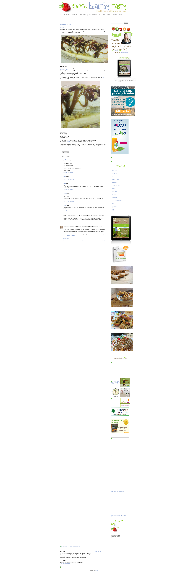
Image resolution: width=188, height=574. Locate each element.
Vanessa (65, 205)
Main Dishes (114, 170)
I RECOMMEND (82, 14)
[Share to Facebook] (67, 152)
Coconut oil (68, 141)
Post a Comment (65, 238)
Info (112, 176)
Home (83, 240)
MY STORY (67, 14)
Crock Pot (114, 198)
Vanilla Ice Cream (64, 69)
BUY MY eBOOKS (93, 14)
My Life (113, 210)
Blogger (96, 570)
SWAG (120, 14)
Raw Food (114, 180)
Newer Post (63, 240)
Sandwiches (114, 204)
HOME (60, 14)
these (93, 31)
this (103, 77)
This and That (114, 173)
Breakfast (114, 183)
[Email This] (63, 152)
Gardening (114, 207)
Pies (113, 193)
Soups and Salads (115, 179)
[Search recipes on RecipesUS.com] (99, 551)
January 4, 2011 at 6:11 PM (69, 172)
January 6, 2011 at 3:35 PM (69, 201)
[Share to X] (66, 152)
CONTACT (74, 14)
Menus (113, 172)
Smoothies (114, 186)
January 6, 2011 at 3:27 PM (69, 189)
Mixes (113, 209)
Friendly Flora (115, 206)
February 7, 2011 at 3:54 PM (69, 235)
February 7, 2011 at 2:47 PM (69, 221)
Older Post (104, 240)
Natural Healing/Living (116, 190)
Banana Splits (65, 24)
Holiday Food (114, 182)
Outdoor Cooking (115, 197)
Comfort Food (114, 175)
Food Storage (114, 191)
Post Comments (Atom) (70, 243)
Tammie (65, 193)
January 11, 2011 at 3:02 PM (69, 210)
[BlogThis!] (64, 152)
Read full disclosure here (65, 563)
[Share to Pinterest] (68, 152)
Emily (65, 159)
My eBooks (114, 195)
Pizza (113, 201)
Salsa (113, 203)
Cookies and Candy (116, 185)
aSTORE (114, 14)
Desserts (62, 27)
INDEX (108, 14)
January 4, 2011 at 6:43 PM (69, 179)
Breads (113, 188)
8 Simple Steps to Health (117, 200)
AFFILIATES (102, 14)
